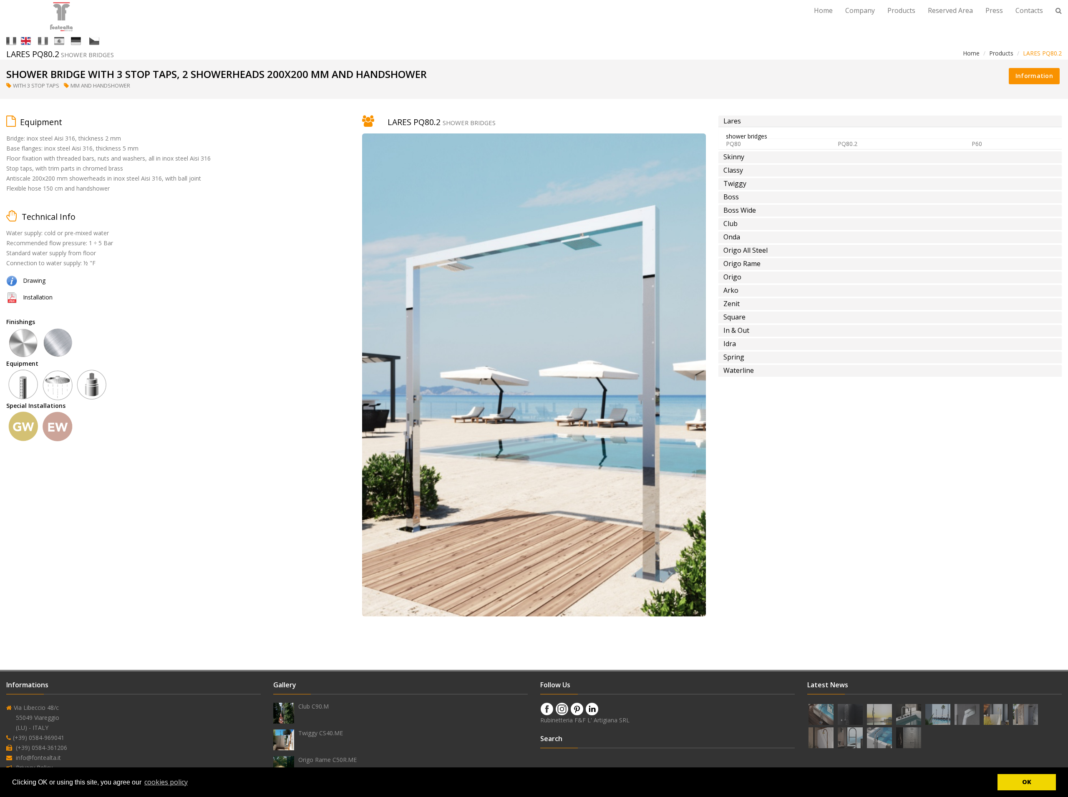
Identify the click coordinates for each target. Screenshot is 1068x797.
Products (901, 10)
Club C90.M (313, 706)
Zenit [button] (731, 303)
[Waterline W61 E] (851, 714)
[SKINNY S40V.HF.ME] (880, 737)
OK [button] (1026, 782)
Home (823, 10)
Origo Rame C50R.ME (327, 760)
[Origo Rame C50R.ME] (283, 766)
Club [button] (730, 223)
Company (860, 10)
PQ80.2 (847, 144)
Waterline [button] (738, 370)
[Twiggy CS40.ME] (283, 739)
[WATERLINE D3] (908, 737)
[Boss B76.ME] (880, 714)
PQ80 (733, 144)
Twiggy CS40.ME (320, 733)
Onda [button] (731, 236)
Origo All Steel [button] (745, 250)
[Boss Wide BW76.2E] (938, 714)
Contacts (1029, 10)
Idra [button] (729, 343)
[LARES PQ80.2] (11, 280)
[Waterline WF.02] (967, 714)
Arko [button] (730, 290)
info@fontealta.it (38, 758)
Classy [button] (733, 170)
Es (66, 40)
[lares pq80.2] (11, 297)
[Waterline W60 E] (1025, 714)
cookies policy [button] (166, 782)
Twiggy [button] (734, 183)
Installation (38, 297)
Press (994, 10)
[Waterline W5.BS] (909, 714)
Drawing (34, 280)
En (33, 40)
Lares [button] (732, 121)
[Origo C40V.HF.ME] (821, 714)
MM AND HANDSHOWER (101, 85)
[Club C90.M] (283, 713)
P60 (977, 144)
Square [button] (734, 317)
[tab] (890, 121)
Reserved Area (950, 10)
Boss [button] (731, 196)
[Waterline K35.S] (851, 737)
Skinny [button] (733, 156)
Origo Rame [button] (742, 263)
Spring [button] (733, 357)
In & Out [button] (736, 330)
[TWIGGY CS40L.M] (997, 714)
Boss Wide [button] (739, 210)
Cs (102, 40)
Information (1034, 76)
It (17, 40)
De (84, 40)
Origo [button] (732, 277)
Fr (50, 40)
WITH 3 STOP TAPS (36, 85)
